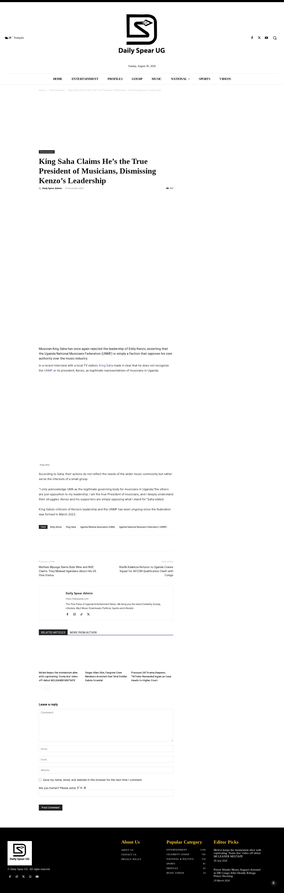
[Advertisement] (142, 121)
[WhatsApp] (69, 197)
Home (42, 90)
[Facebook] (252, 38)
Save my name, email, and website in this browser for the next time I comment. (92, 779)
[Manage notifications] (273, 883)
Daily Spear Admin (52, 188)
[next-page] (47, 688)
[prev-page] (41, 688)
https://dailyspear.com (77, 598)
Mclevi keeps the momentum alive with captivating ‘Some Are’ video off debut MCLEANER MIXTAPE (58, 676)
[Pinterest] (60, 197)
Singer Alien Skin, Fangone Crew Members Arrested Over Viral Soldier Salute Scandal (106, 675)
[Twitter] (259, 38)
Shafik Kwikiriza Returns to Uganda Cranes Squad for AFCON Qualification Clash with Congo (146, 571)
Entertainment (57, 90)
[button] (274, 37)
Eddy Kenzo (56, 526)
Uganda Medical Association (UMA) (97, 526)
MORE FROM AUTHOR (83, 632)
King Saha (106, 365)
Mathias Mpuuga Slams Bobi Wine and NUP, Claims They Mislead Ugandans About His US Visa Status (67, 571)
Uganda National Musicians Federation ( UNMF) (143, 526)
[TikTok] (83, 614)
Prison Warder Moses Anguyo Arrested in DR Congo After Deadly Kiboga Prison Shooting (237, 873)
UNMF (48, 370)
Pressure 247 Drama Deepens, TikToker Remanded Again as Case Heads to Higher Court (151, 676)
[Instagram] (76, 614)
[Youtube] (266, 38)
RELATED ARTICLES (53, 632)
